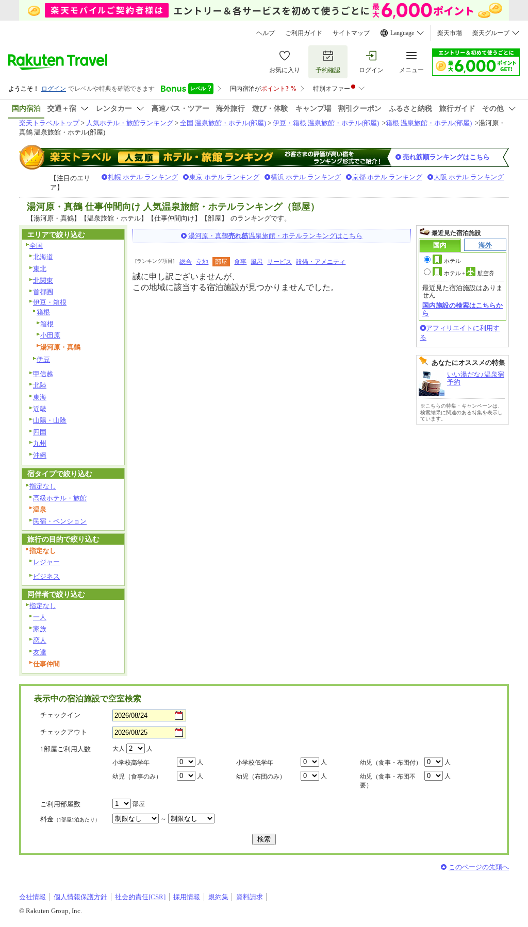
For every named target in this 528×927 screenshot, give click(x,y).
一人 (39, 617)
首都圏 (43, 292)
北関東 (43, 280)
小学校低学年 (254, 762)
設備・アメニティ (320, 261)
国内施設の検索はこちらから (462, 308)
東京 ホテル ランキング (224, 177)
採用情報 (186, 897)
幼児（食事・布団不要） (388, 781)
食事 (240, 261)
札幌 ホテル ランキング (143, 177)
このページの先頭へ (479, 867)
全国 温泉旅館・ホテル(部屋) (223, 123)
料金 (70, 819)
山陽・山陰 (50, 420)
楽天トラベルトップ (49, 123)
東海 (39, 397)
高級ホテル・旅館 (60, 498)
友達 (39, 652)
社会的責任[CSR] (140, 897)
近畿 (39, 409)
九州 (39, 443)
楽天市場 (449, 33)
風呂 (257, 261)
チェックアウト (63, 732)
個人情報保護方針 (80, 897)
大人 (118, 748)
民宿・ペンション (60, 521)
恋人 (39, 640)
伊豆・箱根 (50, 302)
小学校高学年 (131, 762)
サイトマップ (351, 33)
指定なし (42, 486)
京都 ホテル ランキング (387, 177)
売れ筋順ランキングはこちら (446, 157)
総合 (185, 261)
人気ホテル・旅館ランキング (129, 123)
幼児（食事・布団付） (391, 762)
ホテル (452, 261)
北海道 (43, 257)
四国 (39, 432)
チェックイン (60, 715)
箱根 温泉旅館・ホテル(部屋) (429, 123)
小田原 (50, 335)
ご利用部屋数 (60, 804)
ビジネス (46, 576)
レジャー (46, 562)
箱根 (43, 312)
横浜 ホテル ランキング (306, 177)
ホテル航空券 (469, 273)
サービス (279, 261)
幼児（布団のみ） (261, 776)
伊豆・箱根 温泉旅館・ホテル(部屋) (326, 123)
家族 (39, 629)
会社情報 (32, 897)
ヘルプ (265, 33)
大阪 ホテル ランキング (469, 177)
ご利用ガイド (303, 33)
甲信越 (43, 374)
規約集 (218, 897)
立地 (202, 261)
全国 (36, 245)
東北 (39, 269)
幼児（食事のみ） (137, 776)
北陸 (39, 385)
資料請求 (249, 897)
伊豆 (43, 359)
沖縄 (39, 455)
